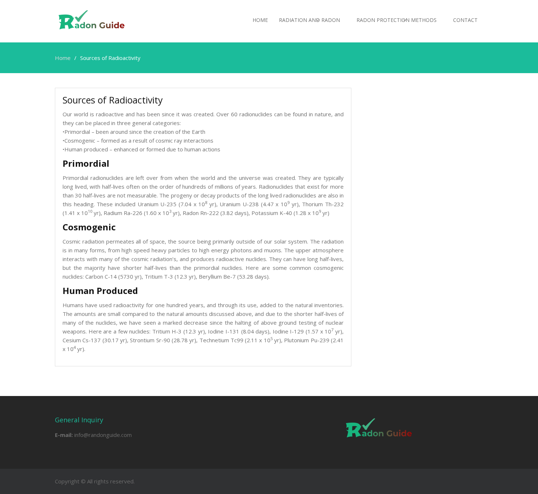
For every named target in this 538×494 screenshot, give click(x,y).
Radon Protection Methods (396, 19)
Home (260, 19)
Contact (465, 19)
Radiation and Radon (309, 19)
